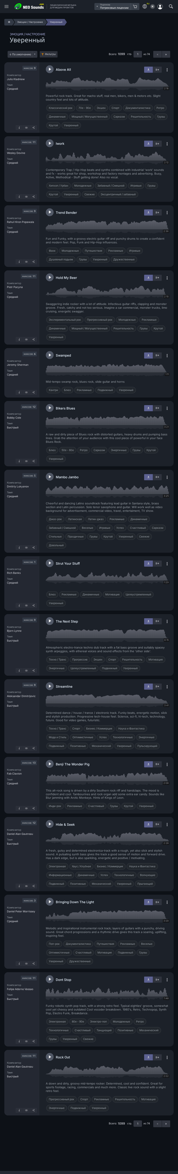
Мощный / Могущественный (89, 116)
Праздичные (76, 536)
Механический (101, 746)
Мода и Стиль (57, 737)
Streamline (64, 686)
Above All (63, 69)
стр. (129, 54)
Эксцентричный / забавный (118, 194)
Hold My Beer (66, 278)
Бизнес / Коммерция (99, 728)
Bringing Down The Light (75, 902)
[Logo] (29, 6)
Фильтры (50, 54)
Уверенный (71, 125)
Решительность (141, 116)
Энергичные (119, 450)
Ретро (160, 107)
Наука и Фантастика (131, 728)
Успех (120, 527)
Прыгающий (145, 883)
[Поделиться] (33, 127)
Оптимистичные (83, 737)
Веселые (87, 527)
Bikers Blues (65, 408)
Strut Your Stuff (68, 563)
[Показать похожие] (26, 127)
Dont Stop (63, 980)
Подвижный (105, 390)
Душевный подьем (61, 259)
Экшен (101, 107)
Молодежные (82, 185)
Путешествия (93, 250)
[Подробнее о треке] (19, 127)
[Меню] (6, 6)
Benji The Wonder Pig (72, 764)
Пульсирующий (147, 746)
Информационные (60, 875)
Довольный (56, 545)
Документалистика (137, 107)
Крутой (53, 125)
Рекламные (115, 250)
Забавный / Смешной (110, 185)
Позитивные (78, 746)
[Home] (8, 22)
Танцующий (104, 1030)
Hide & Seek (65, 824)
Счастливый (138, 527)
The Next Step (67, 621)
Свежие (89, 194)
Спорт (115, 107)
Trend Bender (66, 213)
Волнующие (147, 875)
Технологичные (123, 737)
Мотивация (112, 594)
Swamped (63, 355)
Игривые (136, 185)
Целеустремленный (138, 594)
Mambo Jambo (67, 477)
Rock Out (63, 1057)
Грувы (161, 116)
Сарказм (119, 116)
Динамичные (57, 116)
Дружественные (124, 259)
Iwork (60, 143)
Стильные (55, 536)
